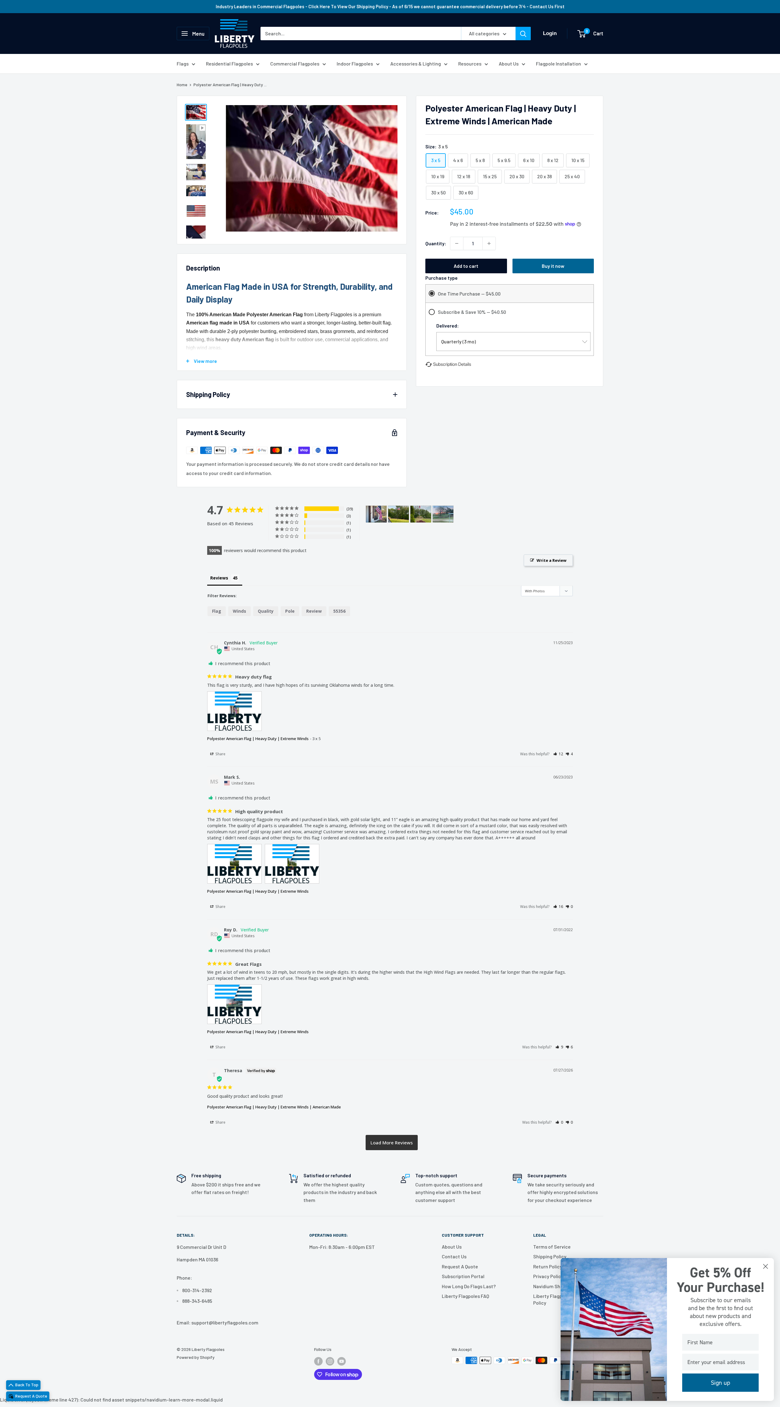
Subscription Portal (463, 1276)
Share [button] (219, 754)
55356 (339, 611)
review (314, 611)
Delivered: (447, 325)
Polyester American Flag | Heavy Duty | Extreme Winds (258, 738)
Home (182, 84)
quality (266, 611)
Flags (183, 63)
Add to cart (466, 266)
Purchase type (441, 278)
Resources (469, 63)
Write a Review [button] (551, 560)
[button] (558, 754)
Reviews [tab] (219, 578)
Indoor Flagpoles (355, 63)
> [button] (392, 1142)
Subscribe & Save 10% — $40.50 (472, 312)
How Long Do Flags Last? (469, 1286)
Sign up (720, 1383)
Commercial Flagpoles (294, 63)
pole (290, 611)
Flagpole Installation (558, 63)
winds (239, 611)
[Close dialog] (765, 1266)
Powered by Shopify (195, 1357)
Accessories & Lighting (415, 63)
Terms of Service (552, 1246)
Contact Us (454, 1256)
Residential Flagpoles (229, 63)
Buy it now (553, 266)
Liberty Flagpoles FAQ (465, 1296)
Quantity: (435, 243)
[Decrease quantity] (456, 243)
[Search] (523, 33)
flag (216, 611)
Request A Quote (460, 1266)
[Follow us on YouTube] (341, 1361)
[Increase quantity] (489, 243)
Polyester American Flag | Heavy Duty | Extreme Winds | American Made (274, 1107)
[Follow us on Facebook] (318, 1361)
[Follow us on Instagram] (330, 1361)
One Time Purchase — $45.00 (469, 293)
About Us (509, 63)
